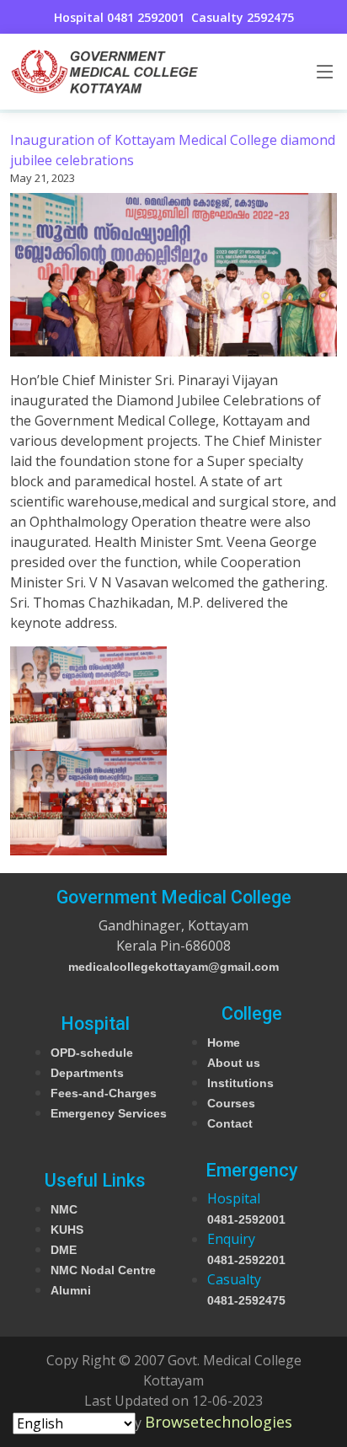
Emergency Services (109, 1113)
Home (223, 1042)
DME (64, 1250)
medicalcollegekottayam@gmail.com (173, 966)
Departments (87, 1073)
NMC (64, 1209)
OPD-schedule (92, 1052)
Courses (231, 1103)
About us (233, 1062)
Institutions (240, 1083)
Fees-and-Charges (104, 1093)
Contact (230, 1123)
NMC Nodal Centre (103, 1270)
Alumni (71, 1290)
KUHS (67, 1229)
